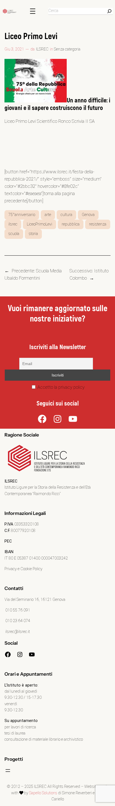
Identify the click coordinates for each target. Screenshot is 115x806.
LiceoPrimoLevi (39, 224)
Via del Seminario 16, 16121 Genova (34, 599)
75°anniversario (21, 214)
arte (48, 214)
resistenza (97, 224)
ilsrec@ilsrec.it (17, 631)
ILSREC (42, 49)
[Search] (109, 11)
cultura (66, 214)
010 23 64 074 (17, 620)
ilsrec (12, 224)
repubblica (71, 224)
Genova (88, 214)
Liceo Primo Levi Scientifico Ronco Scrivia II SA (49, 121)
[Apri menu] (32, 11)
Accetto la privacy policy (60, 387)
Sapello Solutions (43, 793)
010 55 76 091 (17, 610)
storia (33, 233)
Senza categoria (67, 49)
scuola (13, 233)
